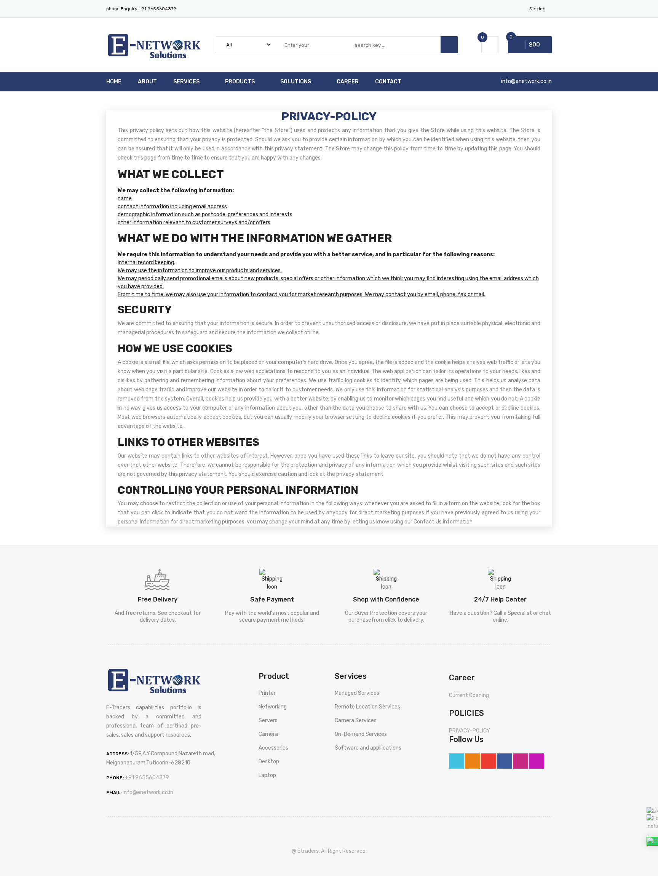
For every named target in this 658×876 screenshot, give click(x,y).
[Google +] (488, 761)
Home (113, 81)
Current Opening (469, 695)
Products (240, 81)
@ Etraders (305, 851)
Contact (388, 81)
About (147, 81)
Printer (267, 693)
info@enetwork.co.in (526, 81)
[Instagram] (536, 761)
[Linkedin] (520, 761)
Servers (268, 720)
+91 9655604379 (157, 8)
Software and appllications (368, 748)
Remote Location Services (367, 707)
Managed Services (357, 693)
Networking (273, 707)
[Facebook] (504, 761)
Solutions (295, 81)
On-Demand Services (361, 734)
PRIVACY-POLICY (469, 731)
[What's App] (472, 761)
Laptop (267, 775)
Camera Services (356, 720)
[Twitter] (456, 761)
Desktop (269, 761)
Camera (268, 734)
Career (348, 81)
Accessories (273, 748)
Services (186, 81)
